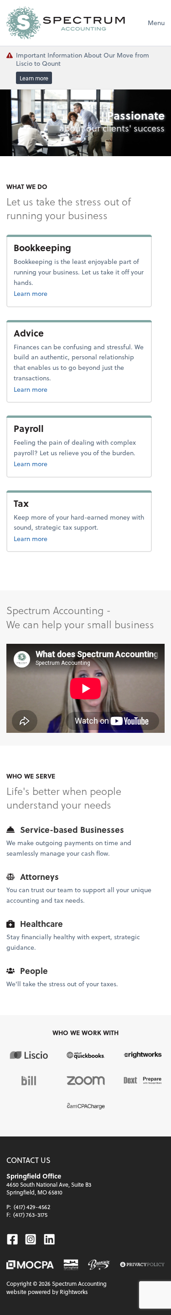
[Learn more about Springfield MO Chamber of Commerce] (70, 1264)
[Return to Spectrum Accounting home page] (65, 22)
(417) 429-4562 (32, 1207)
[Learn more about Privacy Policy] (142, 1264)
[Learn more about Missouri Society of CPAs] (30, 1264)
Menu (156, 22)
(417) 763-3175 (30, 1214)
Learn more (34, 78)
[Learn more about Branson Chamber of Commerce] (99, 1264)
